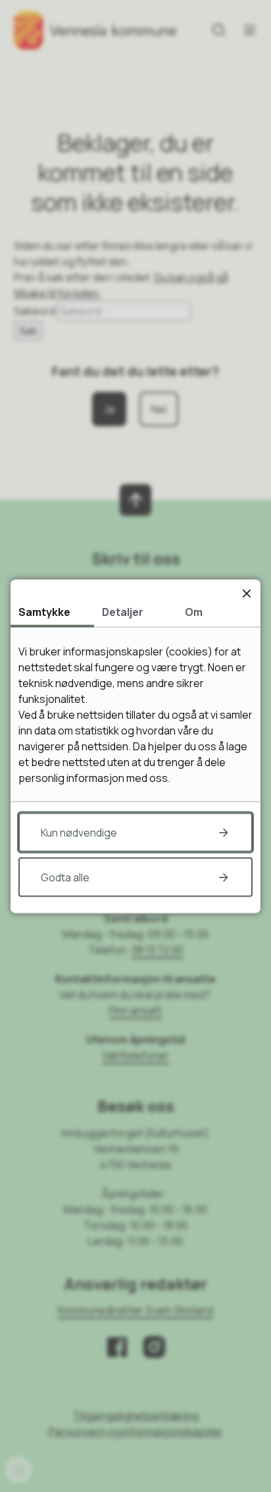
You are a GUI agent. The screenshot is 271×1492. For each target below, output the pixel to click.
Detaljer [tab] (122, 611)
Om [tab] (194, 611)
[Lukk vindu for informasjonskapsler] (246, 593)
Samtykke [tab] (44, 611)
